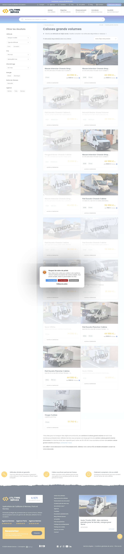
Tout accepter (52, 280)
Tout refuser (63, 280)
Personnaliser (74, 280)
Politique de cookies (62, 284)
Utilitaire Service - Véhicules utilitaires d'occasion (11, 11)
